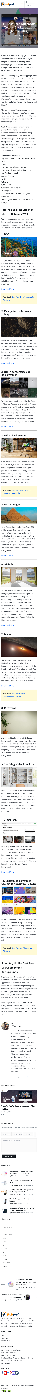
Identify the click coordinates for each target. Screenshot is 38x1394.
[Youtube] (5, 1374)
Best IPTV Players (7, 1363)
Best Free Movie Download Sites (12, 1361)
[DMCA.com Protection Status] (6, 1391)
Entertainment (7, 1234)
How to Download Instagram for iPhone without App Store (22, 1172)
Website (28, 1077)
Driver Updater (7, 1231)
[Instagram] (13, 1374)
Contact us (5, 1338)
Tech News (6, 1259)
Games (5, 1241)
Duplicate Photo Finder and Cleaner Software (17, 1358)
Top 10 (21, 18)
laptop (5, 1248)
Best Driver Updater (8, 1355)
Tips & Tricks (6, 1263)
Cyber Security (7, 1227)
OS (3, 1252)
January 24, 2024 (18, 35)
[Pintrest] (11, 1373)
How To (5, 1245)
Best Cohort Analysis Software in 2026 (22, 1181)
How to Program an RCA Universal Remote (22, 1200)
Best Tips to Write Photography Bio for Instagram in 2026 (22, 1191)
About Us (4, 1335)
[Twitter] (8, 1373)
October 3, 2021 (6, 1112)
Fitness (5, 1238)
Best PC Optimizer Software (11, 1350)
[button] (18, 1117)
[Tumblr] (17, 1374)
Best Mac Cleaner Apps (9, 1353)
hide (18, 155)
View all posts (17, 1077)
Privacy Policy (6, 1341)
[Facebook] (2, 1373)
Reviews (5, 1256)
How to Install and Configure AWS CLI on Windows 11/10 (22, 1209)
